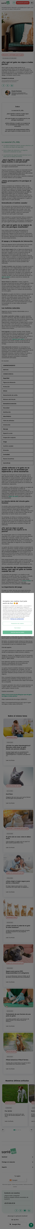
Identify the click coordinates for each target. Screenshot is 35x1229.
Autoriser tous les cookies (17, 632)
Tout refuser (17, 627)
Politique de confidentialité (17, 619)
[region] (17, 614)
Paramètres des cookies (17, 623)
